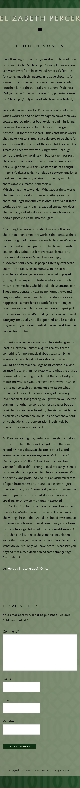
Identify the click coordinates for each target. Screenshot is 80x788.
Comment (11, 631)
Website (8, 721)
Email (6, 700)
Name (7, 679)
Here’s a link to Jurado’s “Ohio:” (28, 568)
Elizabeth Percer (40, 18)
